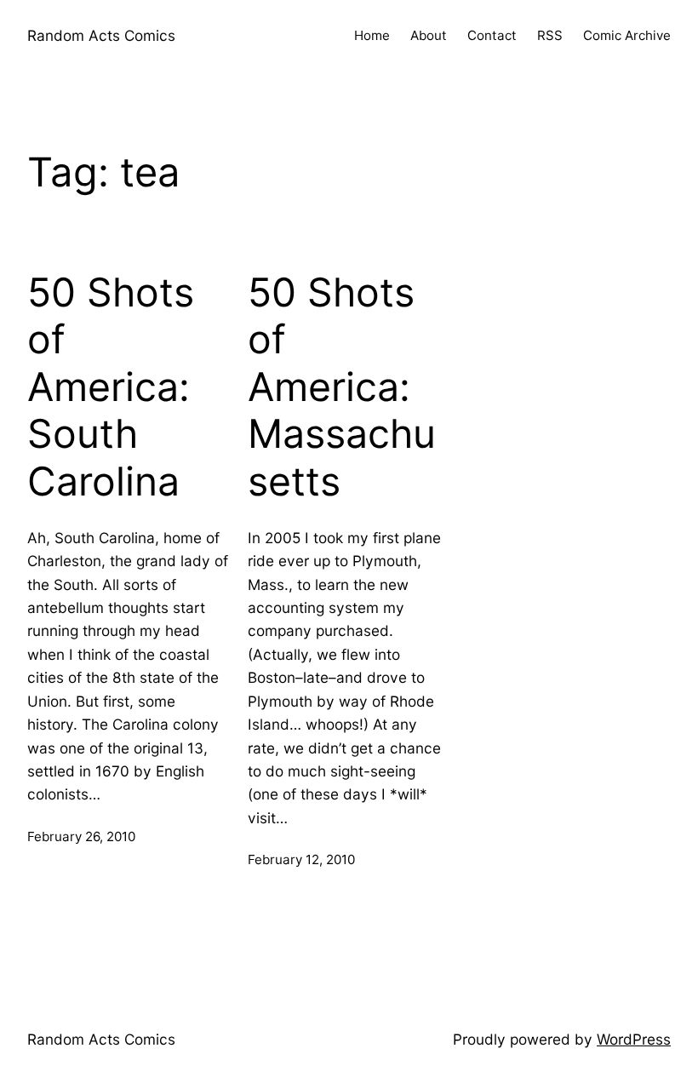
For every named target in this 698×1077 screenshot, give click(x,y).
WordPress (634, 1039)
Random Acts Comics (101, 35)
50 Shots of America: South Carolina (110, 387)
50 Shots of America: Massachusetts (342, 387)
